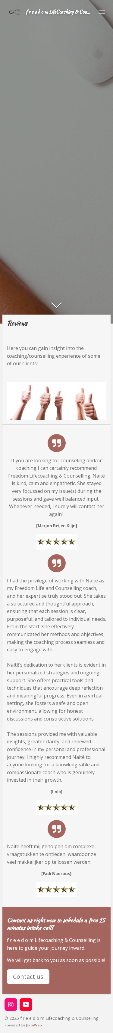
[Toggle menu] (101, 11)
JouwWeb (34, 1025)
